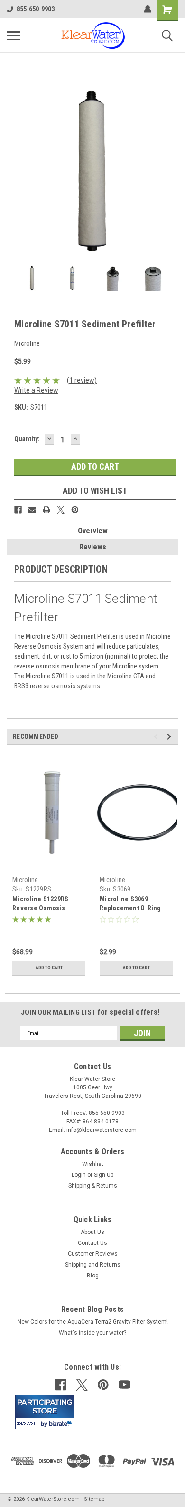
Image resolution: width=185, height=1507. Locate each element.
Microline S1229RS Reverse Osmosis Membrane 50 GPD (40, 908)
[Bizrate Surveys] (61, 1423)
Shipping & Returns (92, 1185)
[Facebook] (18, 510)
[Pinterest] (75, 510)
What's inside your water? (92, 1332)
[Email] (32, 510)
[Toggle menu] (13, 35)
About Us (92, 1232)
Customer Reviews (93, 1253)
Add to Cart (49, 967)
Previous (14, 170)
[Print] (46, 510)
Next (171, 170)
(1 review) (82, 380)
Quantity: (27, 439)
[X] (61, 510)
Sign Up (103, 1175)
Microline (25, 879)
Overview (93, 530)
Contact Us (92, 1243)
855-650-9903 (36, 9)
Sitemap (94, 1499)
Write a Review (36, 390)
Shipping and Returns (92, 1264)
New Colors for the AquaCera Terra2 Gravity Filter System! (93, 1322)
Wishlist (92, 1164)
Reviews (92, 546)
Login (79, 1175)
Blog (93, 1275)
